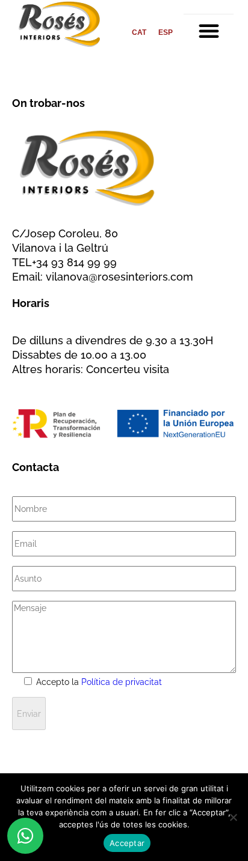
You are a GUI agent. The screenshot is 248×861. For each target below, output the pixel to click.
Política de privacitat (121, 682)
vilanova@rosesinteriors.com (119, 276)
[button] (209, 30)
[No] (233, 817)
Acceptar (127, 843)
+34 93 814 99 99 (74, 262)
